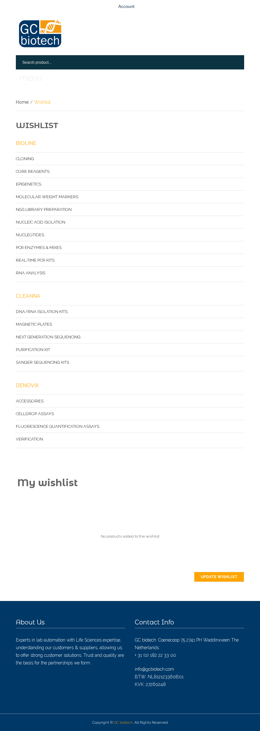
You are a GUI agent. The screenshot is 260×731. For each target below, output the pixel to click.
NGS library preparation (44, 209)
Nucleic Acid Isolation (40, 222)
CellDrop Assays (35, 413)
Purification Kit (33, 349)
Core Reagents (32, 171)
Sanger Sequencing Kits (42, 362)
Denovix (27, 385)
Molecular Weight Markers (47, 196)
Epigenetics (28, 184)
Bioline (26, 143)
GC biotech (123, 722)
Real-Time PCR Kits (35, 260)
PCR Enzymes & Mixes (39, 247)
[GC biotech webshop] (40, 33)
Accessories (29, 401)
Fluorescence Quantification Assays (57, 426)
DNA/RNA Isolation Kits (42, 311)
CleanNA (28, 296)
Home (22, 102)
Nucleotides (30, 234)
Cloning (25, 158)
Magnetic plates (34, 324)
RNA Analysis (30, 273)
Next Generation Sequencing (48, 337)
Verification (29, 439)
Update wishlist (219, 577)
